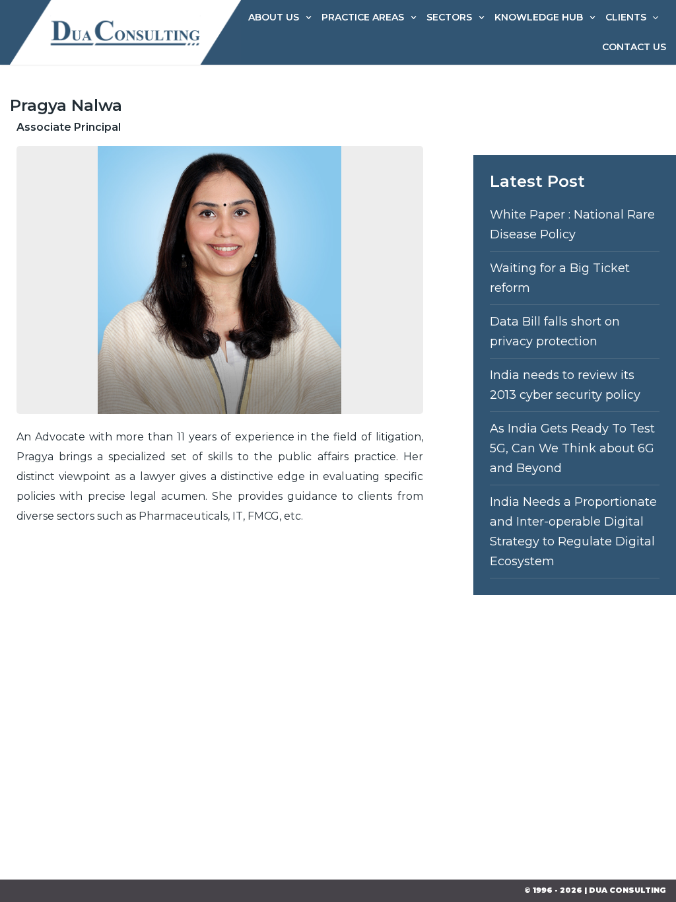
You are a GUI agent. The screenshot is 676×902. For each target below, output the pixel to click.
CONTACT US (634, 47)
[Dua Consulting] (125, 32)
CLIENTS (625, 17)
